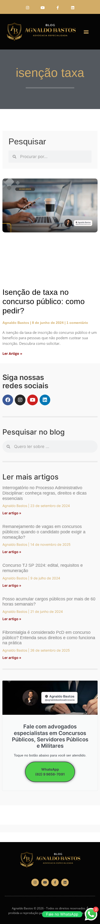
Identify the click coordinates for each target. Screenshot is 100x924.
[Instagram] (27, 7)
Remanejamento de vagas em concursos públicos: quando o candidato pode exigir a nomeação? (43, 531)
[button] (86, 32)
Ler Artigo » (12, 353)
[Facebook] (7, 400)
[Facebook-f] (57, 7)
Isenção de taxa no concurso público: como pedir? (43, 301)
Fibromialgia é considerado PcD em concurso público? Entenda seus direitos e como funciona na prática (48, 637)
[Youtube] (42, 7)
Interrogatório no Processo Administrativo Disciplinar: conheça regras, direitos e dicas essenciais (44, 493)
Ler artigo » (11, 513)
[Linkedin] (72, 7)
